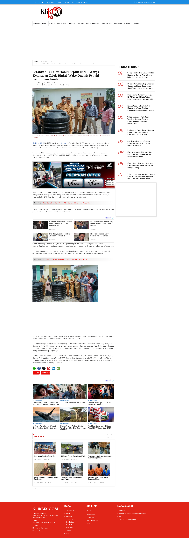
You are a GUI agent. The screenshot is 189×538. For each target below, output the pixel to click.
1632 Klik (47, 459)
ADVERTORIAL (62, 23)
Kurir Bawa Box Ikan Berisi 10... (44, 456)
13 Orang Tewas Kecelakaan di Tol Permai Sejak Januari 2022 (65, 259)
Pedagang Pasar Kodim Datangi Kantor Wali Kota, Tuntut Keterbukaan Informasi (140, 132)
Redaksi (122, 511)
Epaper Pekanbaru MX (127, 519)
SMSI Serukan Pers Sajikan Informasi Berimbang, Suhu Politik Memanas (138, 143)
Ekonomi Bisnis (106, 23)
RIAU (44, 23)
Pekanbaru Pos (92, 520)
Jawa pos (90, 524)
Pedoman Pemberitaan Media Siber (76, 2)
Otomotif (128, 23)
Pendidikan (70, 525)
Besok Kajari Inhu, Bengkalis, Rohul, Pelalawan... (46, 478)
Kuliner (68, 531)
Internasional (70, 519)
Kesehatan (70, 522)
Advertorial (70, 511)
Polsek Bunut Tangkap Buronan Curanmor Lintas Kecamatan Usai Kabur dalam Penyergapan (140, 86)
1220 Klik (74, 459)
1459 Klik (48, 482)
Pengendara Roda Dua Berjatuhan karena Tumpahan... (99, 457)
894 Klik (100, 461)
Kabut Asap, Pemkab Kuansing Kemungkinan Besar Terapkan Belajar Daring (140, 165)
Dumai (63, 143)
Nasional (72, 23)
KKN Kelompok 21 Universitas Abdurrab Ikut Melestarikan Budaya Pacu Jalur (139, 154)
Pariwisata (69, 528)
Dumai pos (90, 517)
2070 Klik (74, 482)
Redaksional (50, 2)
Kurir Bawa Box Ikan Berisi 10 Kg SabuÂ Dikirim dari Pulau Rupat (67, 203)
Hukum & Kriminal (92, 23)
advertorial (46, 373)
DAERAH (81, 23)
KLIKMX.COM (38, 143)
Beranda (37, 61)
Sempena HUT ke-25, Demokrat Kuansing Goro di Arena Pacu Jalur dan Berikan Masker (140, 75)
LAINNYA (136, 23)
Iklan (59, 2)
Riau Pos (90, 511)
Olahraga (118, 23)
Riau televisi (91, 514)
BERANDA (36, 23)
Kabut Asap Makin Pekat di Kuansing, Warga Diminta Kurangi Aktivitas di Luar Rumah (140, 108)
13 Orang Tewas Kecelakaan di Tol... (73, 456)
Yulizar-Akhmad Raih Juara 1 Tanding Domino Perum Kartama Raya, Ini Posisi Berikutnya (138, 120)
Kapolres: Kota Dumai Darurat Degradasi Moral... (98, 478)
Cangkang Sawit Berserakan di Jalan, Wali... (71, 478)
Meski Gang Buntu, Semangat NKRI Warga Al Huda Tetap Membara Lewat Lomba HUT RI (140, 97)
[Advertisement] (94, 44)
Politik (52, 23)
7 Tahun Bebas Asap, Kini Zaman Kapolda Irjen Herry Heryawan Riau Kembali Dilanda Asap (141, 176)
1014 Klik (101, 482)
